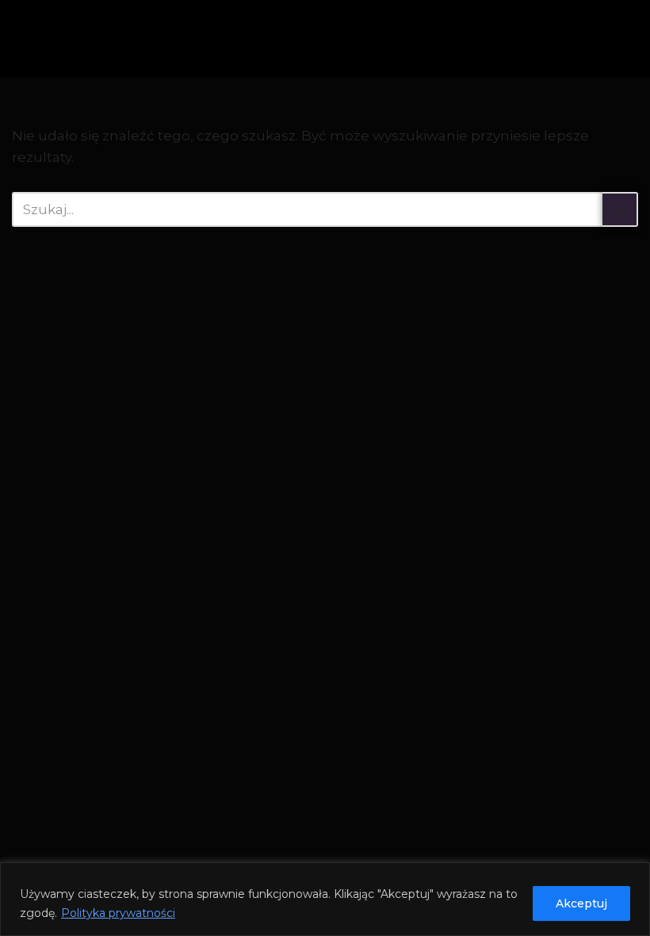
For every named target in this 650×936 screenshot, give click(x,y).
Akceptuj (581, 903)
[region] (325, 899)
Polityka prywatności (118, 913)
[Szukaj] (620, 209)
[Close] (633, 875)
